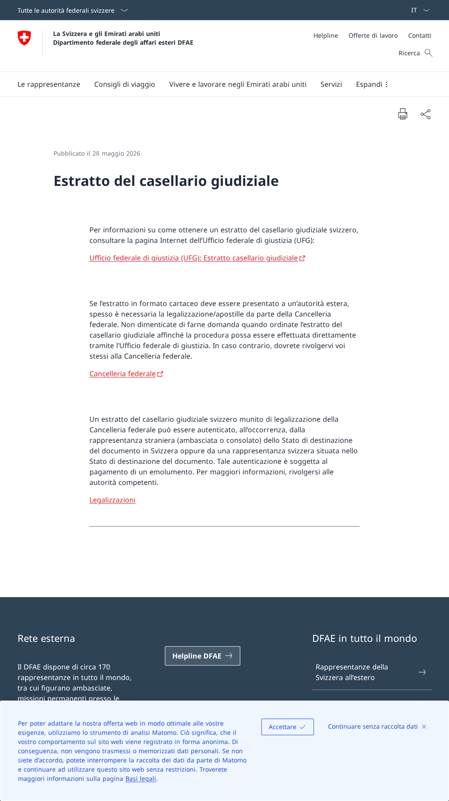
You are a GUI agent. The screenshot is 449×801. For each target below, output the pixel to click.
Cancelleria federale (122, 373)
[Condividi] (425, 114)
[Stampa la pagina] (402, 113)
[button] (49, 84)
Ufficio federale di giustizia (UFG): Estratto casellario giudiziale (193, 258)
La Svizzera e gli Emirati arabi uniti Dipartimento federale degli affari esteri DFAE (123, 37)
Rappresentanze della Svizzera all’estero (352, 672)
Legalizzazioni (112, 500)
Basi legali (140, 778)
